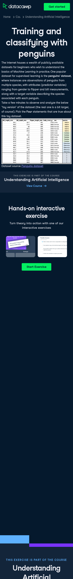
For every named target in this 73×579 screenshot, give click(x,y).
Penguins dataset (32, 166)
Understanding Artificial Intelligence (47, 16)
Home (6, 16)
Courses (18, 16)
